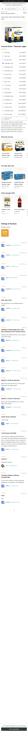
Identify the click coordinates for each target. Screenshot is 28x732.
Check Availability (14, 729)
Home (2, 17)
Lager (2, 19)
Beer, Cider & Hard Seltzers (13, 17)
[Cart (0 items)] (24, 9)
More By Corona (7, 137)
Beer (23, 17)
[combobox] (13, 9)
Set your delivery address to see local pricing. (14, 1)
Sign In (25, 12)
